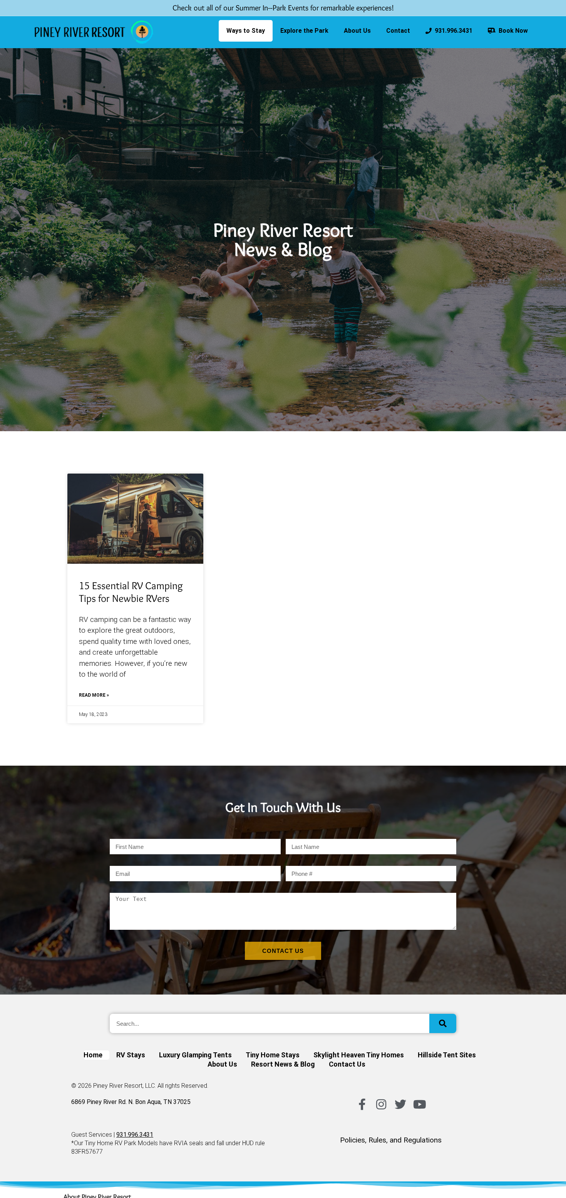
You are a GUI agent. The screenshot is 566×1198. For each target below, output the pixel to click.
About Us (357, 30)
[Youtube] (419, 1104)
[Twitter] (400, 1104)
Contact (398, 30)
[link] (93, 32)
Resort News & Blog (283, 1064)
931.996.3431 (452, 30)
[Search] (442, 1023)
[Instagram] (381, 1104)
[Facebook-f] (362, 1104)
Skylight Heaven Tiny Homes (358, 1055)
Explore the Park (304, 30)
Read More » (94, 695)
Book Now (512, 30)
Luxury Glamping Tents (195, 1055)
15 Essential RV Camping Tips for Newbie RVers (131, 592)
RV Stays (130, 1055)
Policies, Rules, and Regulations (391, 1140)
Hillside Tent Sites (447, 1055)
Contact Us (347, 1064)
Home (93, 1055)
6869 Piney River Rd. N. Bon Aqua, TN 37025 (131, 1102)
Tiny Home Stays (273, 1055)
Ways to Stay (245, 30)
